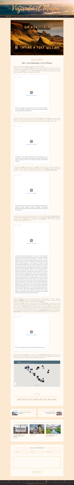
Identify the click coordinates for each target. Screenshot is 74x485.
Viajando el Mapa (24, 112)
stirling (49, 399)
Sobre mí (56, 16)
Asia (31, 16)
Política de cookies (45, 483)
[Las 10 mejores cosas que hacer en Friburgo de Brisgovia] (20, 429)
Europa (19, 16)
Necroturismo (51, 16)
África (23, 16)
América (27, 16)
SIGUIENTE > (60, 410)
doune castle (25, 399)
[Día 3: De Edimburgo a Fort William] (36, 394)
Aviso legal (35, 483)
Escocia (34, 59)
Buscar (64, 16)
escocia (30, 399)
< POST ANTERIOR (14, 410)
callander (19, 399)
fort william (35, 399)
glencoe (40, 399)
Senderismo (39, 16)
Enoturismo (45, 16)
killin (45, 399)
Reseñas (34, 16)
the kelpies (54, 399)
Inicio (16, 16)
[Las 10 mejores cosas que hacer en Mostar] (53, 429)
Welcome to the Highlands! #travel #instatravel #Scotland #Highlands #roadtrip (30, 347)
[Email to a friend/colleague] (39, 394)
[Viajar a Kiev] (37, 429)
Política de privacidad (39, 483)
